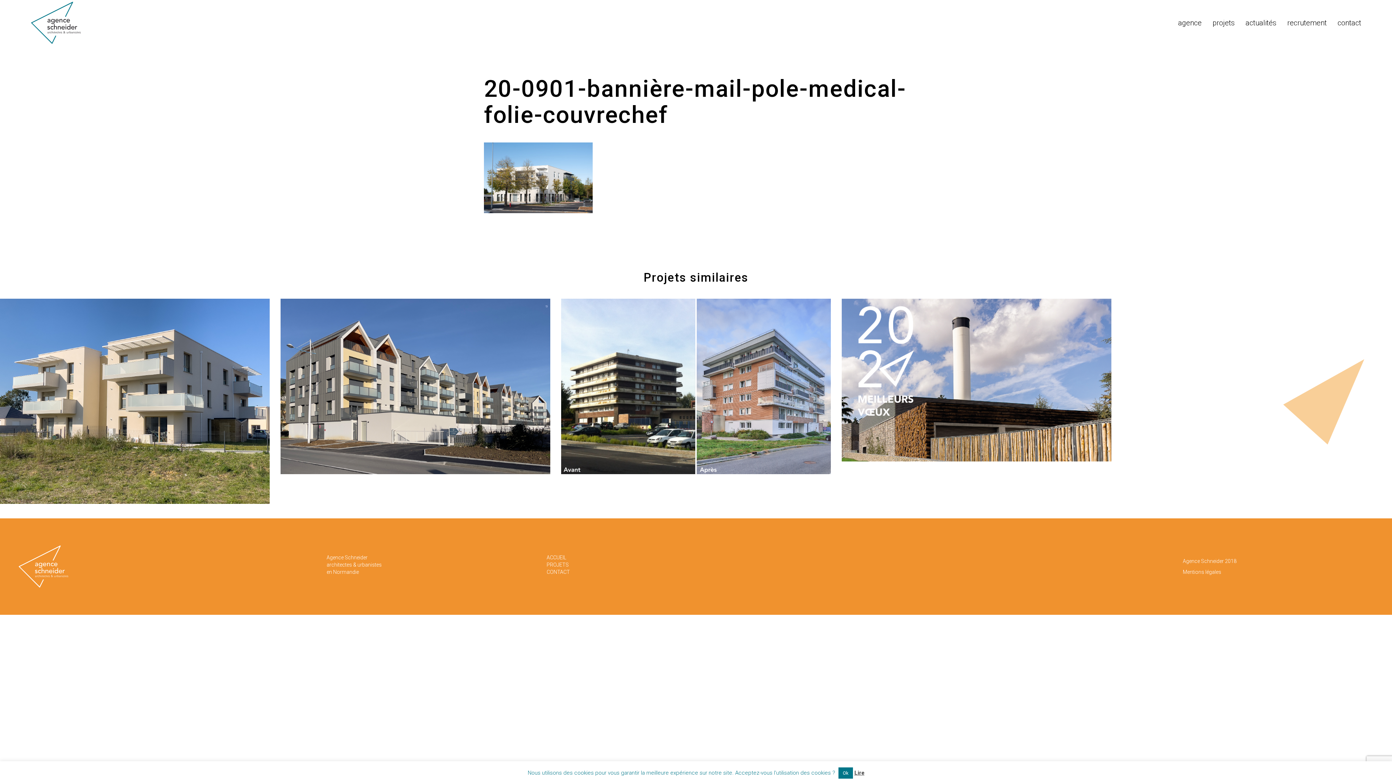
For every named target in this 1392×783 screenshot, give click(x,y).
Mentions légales (1202, 572)
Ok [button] (846, 773)
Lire (859, 773)
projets (1224, 22)
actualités (1261, 22)
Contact (558, 572)
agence (1190, 22)
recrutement (1307, 22)
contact (1349, 22)
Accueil (556, 557)
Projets (558, 565)
